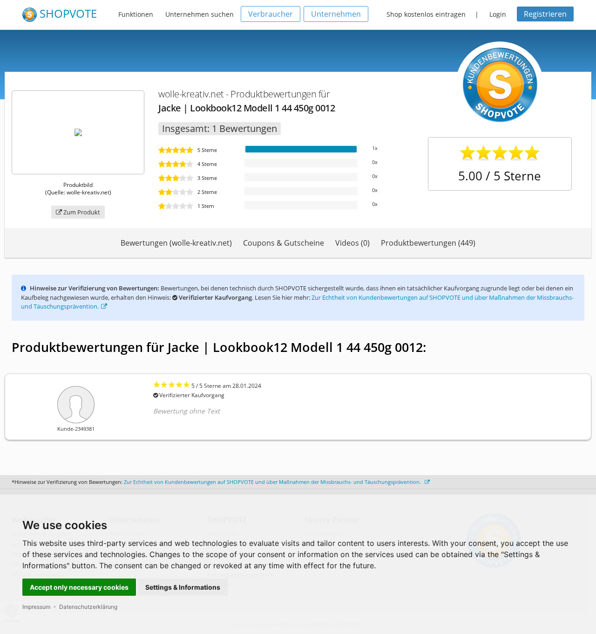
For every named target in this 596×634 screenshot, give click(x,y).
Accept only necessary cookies (79, 587)
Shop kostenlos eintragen (426, 14)
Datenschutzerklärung (88, 606)
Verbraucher (270, 14)
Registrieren (545, 14)
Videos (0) (352, 243)
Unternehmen (336, 14)
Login (497, 14)
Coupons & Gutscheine (283, 243)
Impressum (36, 606)
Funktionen (135, 14)
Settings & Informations (182, 587)
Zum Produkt (81, 212)
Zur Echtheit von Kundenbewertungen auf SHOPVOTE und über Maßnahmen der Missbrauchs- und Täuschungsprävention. (273, 481)
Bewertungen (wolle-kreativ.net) (176, 243)
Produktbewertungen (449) (428, 243)
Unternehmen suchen (199, 14)
